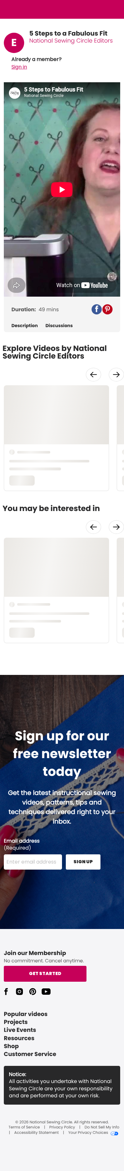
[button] (36, 63)
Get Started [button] (45, 973)
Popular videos (26, 1014)
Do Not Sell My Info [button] (102, 1127)
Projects (16, 1022)
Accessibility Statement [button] (36, 1132)
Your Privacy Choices (88, 1132)
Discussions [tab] (59, 326)
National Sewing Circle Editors (71, 41)
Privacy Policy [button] (62, 1127)
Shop (11, 1046)
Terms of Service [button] (24, 1127)
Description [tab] (24, 326)
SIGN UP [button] (83, 861)
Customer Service (30, 1054)
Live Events (20, 1030)
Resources (19, 1038)
